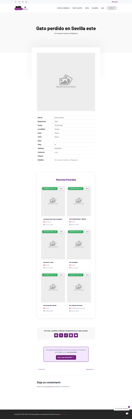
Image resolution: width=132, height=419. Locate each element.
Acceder (116, 1)
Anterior (42, 369)
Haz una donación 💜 (66, 357)
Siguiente (89, 369)
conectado (48, 386)
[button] (56, 335)
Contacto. (63, 414)
